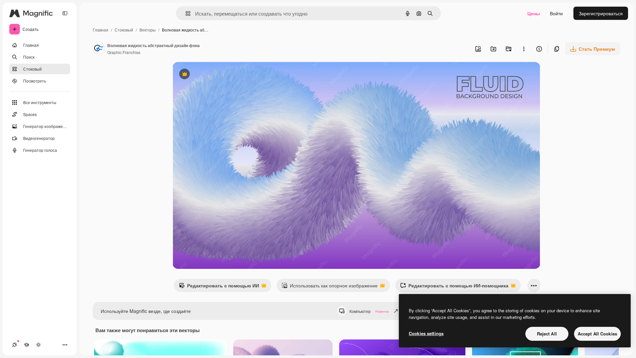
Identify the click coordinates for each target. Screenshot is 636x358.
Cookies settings (426, 333)
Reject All (547, 333)
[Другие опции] (523, 48)
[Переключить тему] (38, 344)
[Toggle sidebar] (65, 13)
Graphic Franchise (123, 52)
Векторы (147, 29)
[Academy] (26, 344)
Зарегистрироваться (601, 13)
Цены (533, 13)
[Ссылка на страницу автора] (99, 48)
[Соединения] (14, 344)
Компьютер (369, 311)
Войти (556, 13)
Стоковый (124, 29)
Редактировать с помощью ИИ (219, 287)
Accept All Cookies (597, 333)
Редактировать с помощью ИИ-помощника (454, 287)
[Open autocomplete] (185, 13)
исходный (217, 74)
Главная (100, 29)
